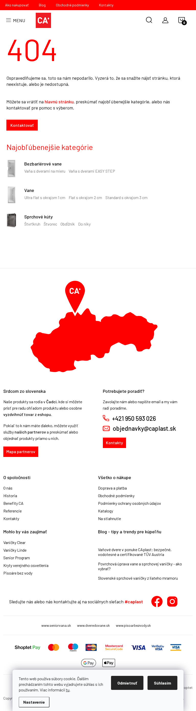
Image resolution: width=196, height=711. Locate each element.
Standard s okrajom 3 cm (126, 197)
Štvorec (50, 223)
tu (67, 689)
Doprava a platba (112, 488)
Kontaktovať (22, 125)
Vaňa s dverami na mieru (44, 171)
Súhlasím (162, 682)
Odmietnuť (127, 682)
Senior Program (16, 557)
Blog (42, 5)
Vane (29, 190)
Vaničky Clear (14, 542)
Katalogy (105, 511)
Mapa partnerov (20, 451)
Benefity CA (13, 503)
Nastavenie (34, 702)
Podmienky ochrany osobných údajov (129, 503)
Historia (10, 495)
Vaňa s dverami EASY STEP (92, 171)
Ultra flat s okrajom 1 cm (44, 197)
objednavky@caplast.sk (144, 428)
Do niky (84, 223)
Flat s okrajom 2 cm (85, 197)
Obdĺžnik (67, 223)
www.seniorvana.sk (56, 625)
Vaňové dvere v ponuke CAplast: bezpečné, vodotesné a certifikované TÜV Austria (135, 552)
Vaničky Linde (15, 550)
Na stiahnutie (109, 518)
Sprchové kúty (38, 216)
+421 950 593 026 (134, 418)
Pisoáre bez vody (17, 573)
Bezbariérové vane (43, 163)
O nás (8, 488)
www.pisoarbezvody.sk (133, 625)
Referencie (12, 511)
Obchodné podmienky (72, 5)
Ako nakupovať (17, 5)
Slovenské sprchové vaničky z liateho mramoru (138, 578)
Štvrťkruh (32, 223)
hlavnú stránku (59, 101)
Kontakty (106, 5)
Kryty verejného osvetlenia (25, 565)
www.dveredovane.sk (93, 625)
